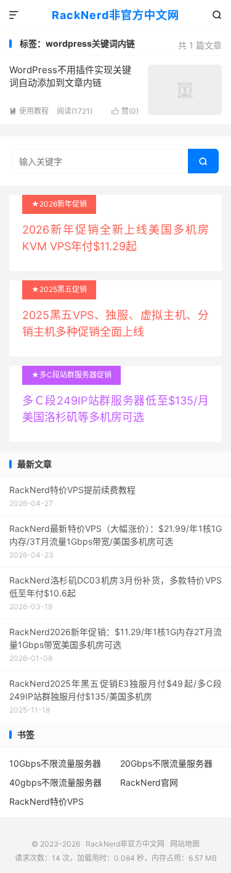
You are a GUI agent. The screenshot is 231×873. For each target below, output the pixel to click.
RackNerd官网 (149, 782)
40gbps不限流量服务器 (55, 782)
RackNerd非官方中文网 (115, 15)
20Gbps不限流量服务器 (166, 763)
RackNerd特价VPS (46, 801)
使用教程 (29, 111)
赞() (125, 111)
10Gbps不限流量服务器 (55, 763)
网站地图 (185, 843)
